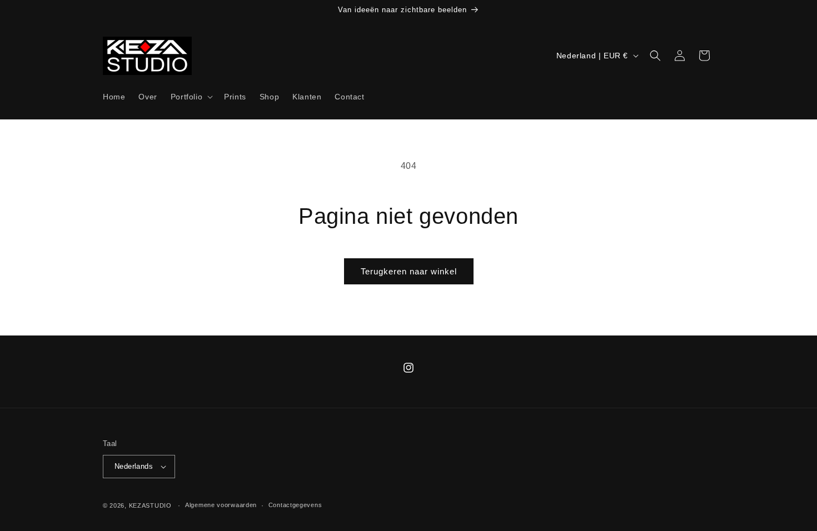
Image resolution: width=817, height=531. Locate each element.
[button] (190, 96)
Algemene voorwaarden (221, 505)
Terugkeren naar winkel (409, 271)
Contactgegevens (295, 505)
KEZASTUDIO (150, 505)
